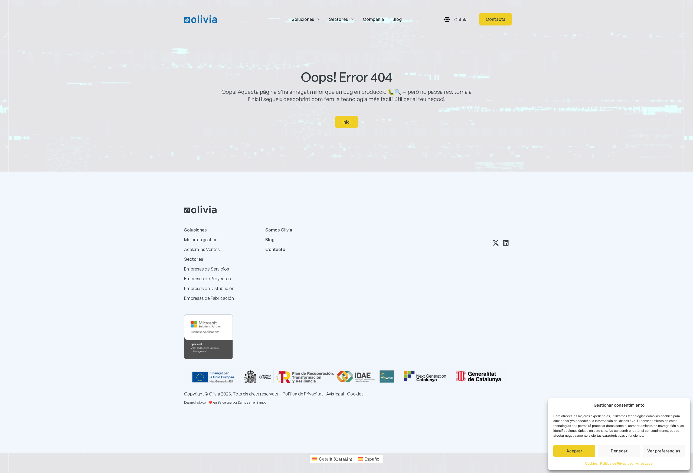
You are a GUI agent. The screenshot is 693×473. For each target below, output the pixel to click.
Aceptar (574, 450)
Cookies (591, 463)
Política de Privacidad (616, 463)
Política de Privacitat (303, 394)
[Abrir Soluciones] (318, 19)
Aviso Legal (644, 463)
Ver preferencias (663, 450)
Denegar (619, 450)
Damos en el (247, 402)
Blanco (261, 402)
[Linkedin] (505, 243)
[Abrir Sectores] (352, 19)
